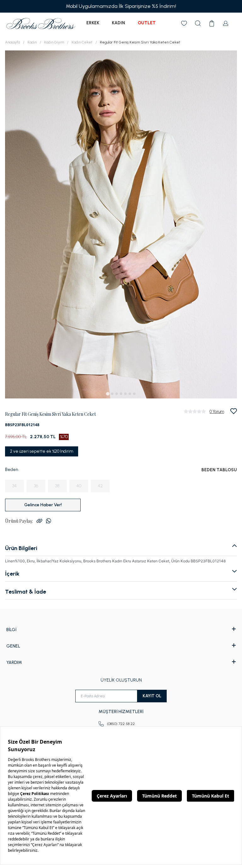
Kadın (118, 23)
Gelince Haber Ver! (43, 505)
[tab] (107, 393)
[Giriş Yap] (225, 23)
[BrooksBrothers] (41, 23)
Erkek (92, 23)
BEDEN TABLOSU (219, 470)
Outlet (147, 23)
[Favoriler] (184, 23)
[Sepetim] (212, 23)
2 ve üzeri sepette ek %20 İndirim (41, 451)
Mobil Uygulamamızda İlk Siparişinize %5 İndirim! (121, 6)
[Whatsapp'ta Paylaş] (48, 520)
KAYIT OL (152, 696)
